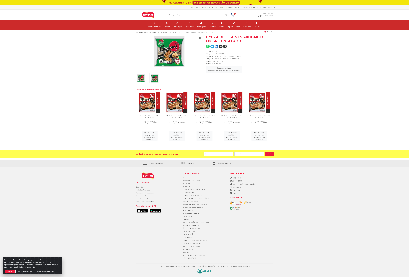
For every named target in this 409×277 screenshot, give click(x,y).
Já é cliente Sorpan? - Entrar (205, 7)
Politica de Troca (142, 196)
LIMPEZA (186, 219)
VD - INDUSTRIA (189, 258)
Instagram (236, 187)
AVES (185, 178)
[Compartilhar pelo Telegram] (212, 46)
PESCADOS (187, 237)
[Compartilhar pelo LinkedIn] (216, 46)
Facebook (236, 190)
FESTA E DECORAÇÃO (192, 202)
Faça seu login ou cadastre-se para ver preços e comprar (224, 69)
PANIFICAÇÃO (188, 234)
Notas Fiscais (224, 163)
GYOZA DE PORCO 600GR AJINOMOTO (149, 116)
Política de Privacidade (145, 193)
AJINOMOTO (216, 64)
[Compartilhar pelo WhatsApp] (208, 46)
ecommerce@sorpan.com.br (243, 184)
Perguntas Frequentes (145, 202)
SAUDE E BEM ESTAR (191, 246)
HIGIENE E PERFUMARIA (193, 208)
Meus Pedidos (155, 163)
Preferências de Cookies (45, 271)
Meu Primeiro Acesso (144, 199)
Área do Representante (265, 7)
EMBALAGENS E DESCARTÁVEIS (196, 199)
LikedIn (235, 193)
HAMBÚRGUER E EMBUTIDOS (195, 205)
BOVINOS (186, 187)
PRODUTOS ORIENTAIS (192, 243)
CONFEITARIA (188, 193)
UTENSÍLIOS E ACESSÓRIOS (194, 255)
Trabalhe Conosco (143, 190)
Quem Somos (141, 187)
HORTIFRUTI (188, 211)
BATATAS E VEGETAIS (192, 181)
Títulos (190, 163)
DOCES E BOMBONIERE (192, 196)
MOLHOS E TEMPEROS (192, 225)
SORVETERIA (188, 249)
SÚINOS (186, 252)
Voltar (269, 32)
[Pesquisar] (226, 15)
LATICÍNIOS (187, 216)
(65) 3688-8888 (236, 181)
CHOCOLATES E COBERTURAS (195, 190)
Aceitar (10, 271)
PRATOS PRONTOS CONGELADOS (196, 240)
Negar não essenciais (25, 271)
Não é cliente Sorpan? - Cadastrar (236, 7)
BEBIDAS (186, 184)
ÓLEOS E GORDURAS (191, 228)
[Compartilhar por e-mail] (221, 46)
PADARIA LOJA (189, 231)
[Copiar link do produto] (225, 46)
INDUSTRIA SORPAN (191, 213)
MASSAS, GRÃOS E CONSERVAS (196, 222)
